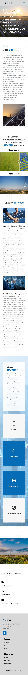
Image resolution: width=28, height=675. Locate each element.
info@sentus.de (7, 628)
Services (6, 646)
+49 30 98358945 (7, 626)
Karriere (6, 649)
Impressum (7, 660)
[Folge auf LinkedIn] (4, 633)
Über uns (6, 643)
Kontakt (6, 657)
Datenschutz (7, 663)
